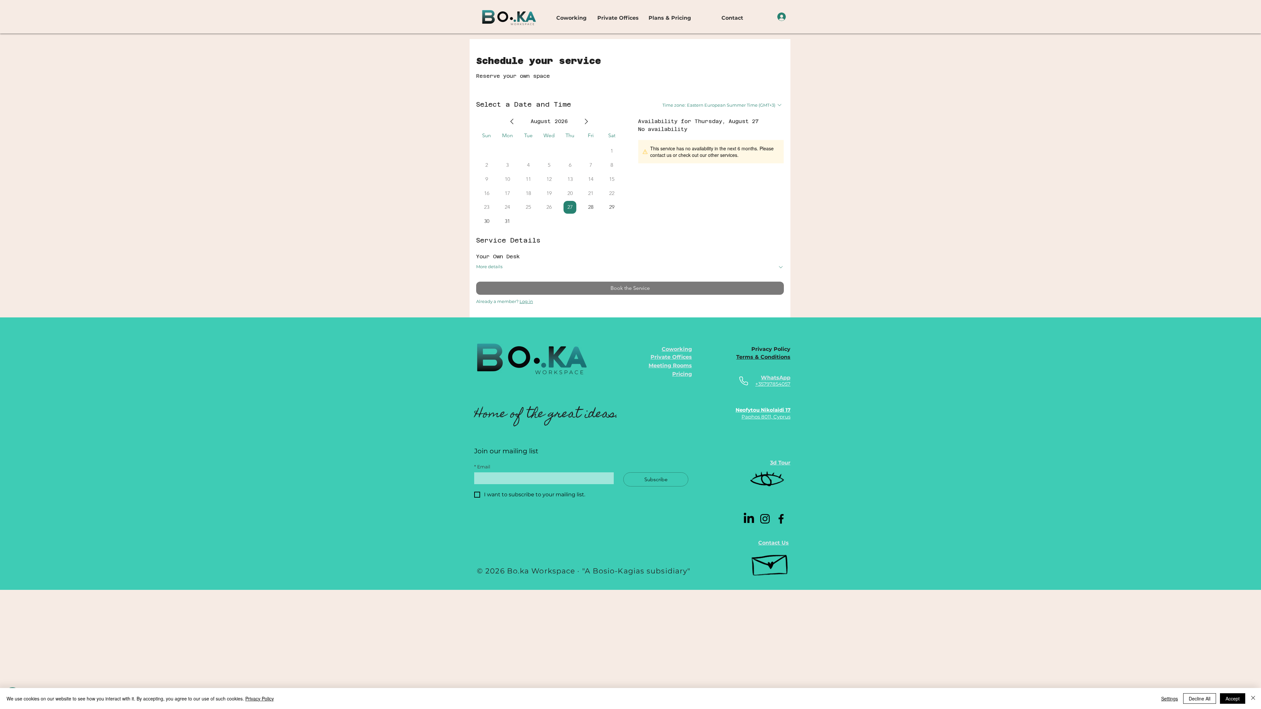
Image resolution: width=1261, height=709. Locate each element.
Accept (1233, 698)
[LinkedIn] (748, 518)
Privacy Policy (259, 698)
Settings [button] (1169, 698)
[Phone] (743, 381)
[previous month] (512, 121)
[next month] (586, 121)
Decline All (1199, 698)
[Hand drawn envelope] (770, 562)
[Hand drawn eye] (767, 480)
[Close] (1253, 698)
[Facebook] (781, 518)
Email (482, 467)
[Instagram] (765, 518)
